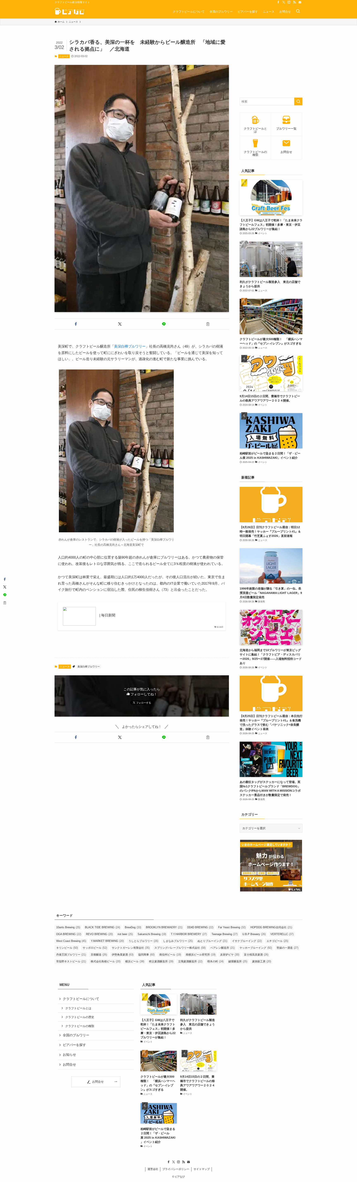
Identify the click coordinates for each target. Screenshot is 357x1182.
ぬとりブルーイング (212, 941)
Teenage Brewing (225, 934)
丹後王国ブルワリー (71, 954)
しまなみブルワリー (178, 941)
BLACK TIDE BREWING (102, 927)
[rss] (294, 2)
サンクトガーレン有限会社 (131, 947)
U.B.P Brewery (254, 934)
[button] (76, 324)
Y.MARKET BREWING (107, 941)
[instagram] (289, 2)
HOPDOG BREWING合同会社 (271, 927)
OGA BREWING (68, 934)
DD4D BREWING (200, 927)
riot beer (125, 934)
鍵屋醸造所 (237, 961)
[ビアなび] (69, 11)
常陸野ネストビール (71, 961)
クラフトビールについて (81, 999)
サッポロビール (95, 947)
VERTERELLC (282, 934)
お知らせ (69, 1054)
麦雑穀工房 (261, 961)
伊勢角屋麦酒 (122, 954)
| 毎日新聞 (107, 615)
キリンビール (67, 947)
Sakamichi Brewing (152, 934)
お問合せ (69, 1064)
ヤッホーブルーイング (255, 947)
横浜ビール (134, 961)
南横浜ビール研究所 (200, 954)
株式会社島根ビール (105, 961)
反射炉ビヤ (229, 954)
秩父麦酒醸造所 (161, 961)
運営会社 (153, 1169)
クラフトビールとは (78, 1008)
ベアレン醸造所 (222, 947)
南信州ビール (170, 954)
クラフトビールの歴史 (79, 1017)
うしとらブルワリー (143, 941)
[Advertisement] (271, 64)
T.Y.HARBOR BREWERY (189, 934)
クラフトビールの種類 (79, 1026)
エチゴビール (277, 941)
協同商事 (146, 954)
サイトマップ (202, 1169)
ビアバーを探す (74, 1045)
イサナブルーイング (247, 941)
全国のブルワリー (76, 1035)
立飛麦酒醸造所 (190, 961)
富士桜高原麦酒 (256, 954)
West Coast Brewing (71, 941)
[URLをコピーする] (208, 324)
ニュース (63, 56)
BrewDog (133, 927)
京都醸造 (99, 954)
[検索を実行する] (298, 101)
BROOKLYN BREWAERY (164, 927)
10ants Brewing (68, 927)
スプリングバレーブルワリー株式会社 (180, 947)
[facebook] (278, 2)
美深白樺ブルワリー (130, 346)
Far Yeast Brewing (232, 927)
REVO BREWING (99, 934)
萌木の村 (215, 961)
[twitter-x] (283, 2)
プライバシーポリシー (175, 1169)
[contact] (299, 2)
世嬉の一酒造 (287, 947)
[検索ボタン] (297, 11)
